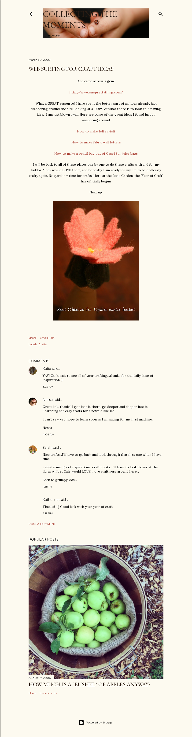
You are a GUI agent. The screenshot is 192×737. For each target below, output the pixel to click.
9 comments (48, 693)
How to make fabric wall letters (96, 142)
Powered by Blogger (100, 722)
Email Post (47, 337)
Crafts (42, 344)
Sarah (47, 447)
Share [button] (32, 337)
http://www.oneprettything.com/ (96, 92)
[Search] (160, 13)
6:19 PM (48, 513)
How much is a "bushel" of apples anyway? (90, 684)
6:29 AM (48, 386)
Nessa (48, 400)
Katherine (51, 500)
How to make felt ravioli (96, 131)
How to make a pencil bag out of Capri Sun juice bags (96, 153)
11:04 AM (48, 434)
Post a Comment (42, 524)
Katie (47, 369)
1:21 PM (47, 486)
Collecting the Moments (80, 19)
